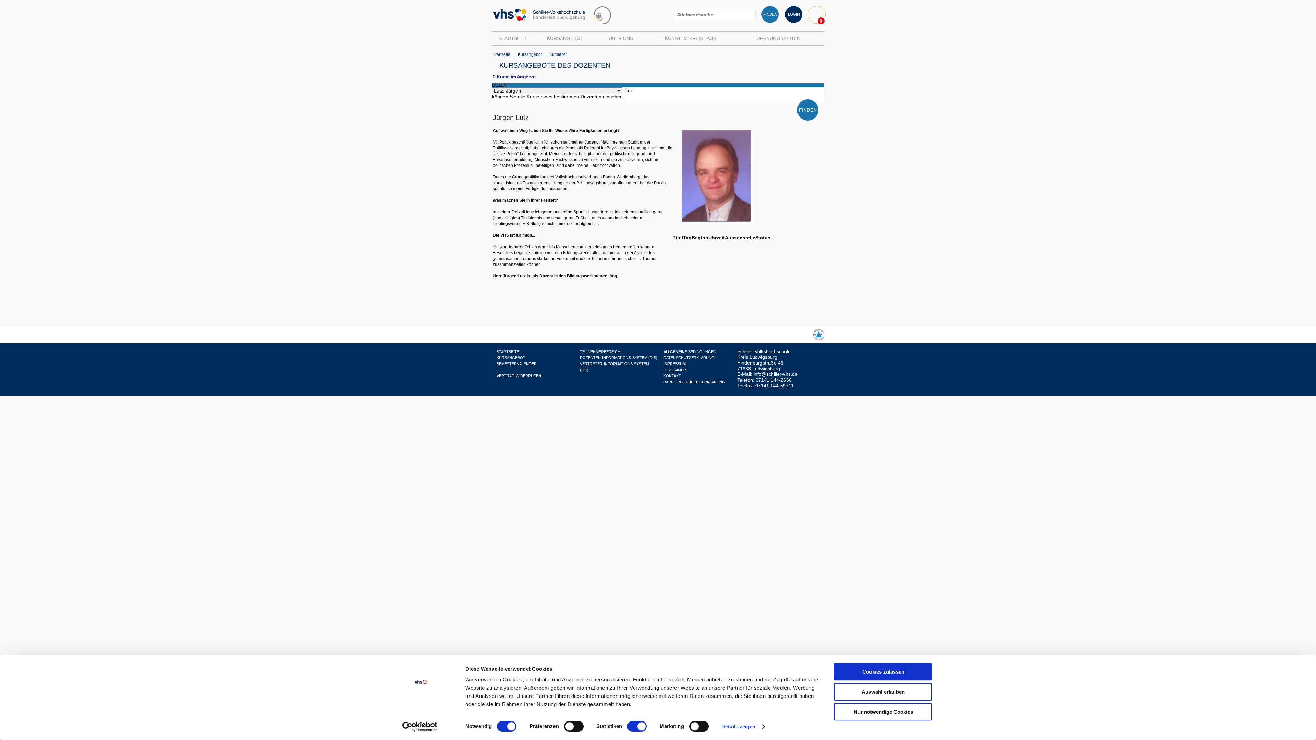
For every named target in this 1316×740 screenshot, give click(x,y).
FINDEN (770, 14)
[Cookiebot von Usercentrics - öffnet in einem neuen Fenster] (420, 727)
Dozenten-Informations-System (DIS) (618, 358)
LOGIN (794, 14)
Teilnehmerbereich (600, 352)
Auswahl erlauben (883, 692)
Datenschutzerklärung (689, 358)
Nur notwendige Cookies (883, 712)
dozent (500, 85)
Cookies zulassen (883, 672)
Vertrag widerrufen (519, 376)
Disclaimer (674, 370)
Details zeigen (738, 726)
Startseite (513, 38)
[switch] (574, 726)
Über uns (621, 38)
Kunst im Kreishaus (690, 38)
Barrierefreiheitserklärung (694, 382)
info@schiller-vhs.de (775, 374)
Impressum (674, 364)
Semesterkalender (517, 364)
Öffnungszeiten (778, 38)
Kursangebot (565, 38)
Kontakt (672, 376)
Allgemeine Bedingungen (689, 352)
